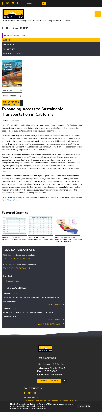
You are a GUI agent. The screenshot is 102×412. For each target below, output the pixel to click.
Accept (83, 406)
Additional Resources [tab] (13, 54)
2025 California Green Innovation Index (19, 255)
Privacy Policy (43, 401)
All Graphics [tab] (9, 49)
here (23, 409)
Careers (64, 401)
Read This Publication (14, 259)
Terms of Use (12, 200)
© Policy (30, 401)
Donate (73, 401)
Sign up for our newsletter (11, 103)
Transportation (12, 281)
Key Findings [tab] (8, 44)
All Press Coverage (49, 324)
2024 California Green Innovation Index (19, 264)
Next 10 (35, 397)
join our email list (49, 381)
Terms (55, 401)
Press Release (9, 95)
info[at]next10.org (53, 374)
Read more (54, 304)
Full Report (8, 90)
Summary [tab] (7, 40)
